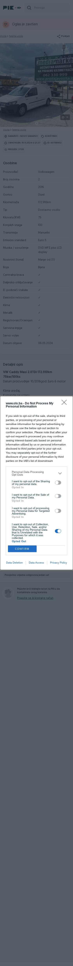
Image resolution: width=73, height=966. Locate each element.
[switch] (58, 483)
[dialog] (36, 483)
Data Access (36, 562)
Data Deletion (14, 562)
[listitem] (36, 473)
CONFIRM (22, 548)
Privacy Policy (58, 562)
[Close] (65, 403)
